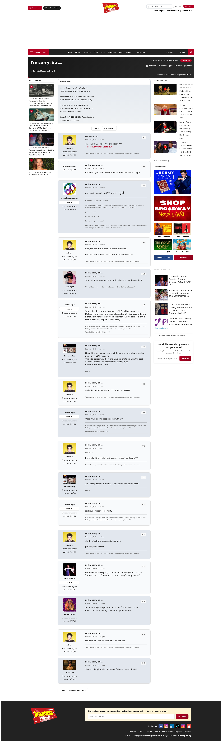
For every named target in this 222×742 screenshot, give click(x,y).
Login (182, 52)
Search (164, 66)
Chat (96, 52)
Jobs (103, 52)
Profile (69, 202)
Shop (121, 52)
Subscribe (109, 128)
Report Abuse (176, 66)
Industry (87, 52)
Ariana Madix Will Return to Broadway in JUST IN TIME (40, 167)
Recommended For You (164, 269)
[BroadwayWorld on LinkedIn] (172, 726)
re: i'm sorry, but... (94, 184)
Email (96, 128)
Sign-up (178, 6)
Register (170, 52)
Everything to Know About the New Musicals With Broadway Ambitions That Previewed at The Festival (76, 108)
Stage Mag (140, 52)
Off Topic (186, 60)
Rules (189, 66)
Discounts (184, 257)
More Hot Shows (163, 257)
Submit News (167, 732)
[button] (191, 52)
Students (112, 52)
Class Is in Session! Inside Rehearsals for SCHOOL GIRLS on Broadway (185, 148)
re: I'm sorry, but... (94, 165)
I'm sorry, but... (92, 136)
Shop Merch (36, 8)
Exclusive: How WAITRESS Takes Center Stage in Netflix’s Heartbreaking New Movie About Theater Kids (41, 145)
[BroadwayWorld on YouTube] (189, 726)
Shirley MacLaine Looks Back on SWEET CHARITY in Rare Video (186, 111)
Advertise (132, 732)
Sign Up (182, 716)
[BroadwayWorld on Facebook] (160, 726)
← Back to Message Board (43, 71)
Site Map (187, 732)
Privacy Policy (184, 735)
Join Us (157, 732)
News (70, 52)
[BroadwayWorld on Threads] (183, 726)
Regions (178, 732)
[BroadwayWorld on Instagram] (166, 726)
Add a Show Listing (52, 8)
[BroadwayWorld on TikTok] (177, 726)
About (141, 732)
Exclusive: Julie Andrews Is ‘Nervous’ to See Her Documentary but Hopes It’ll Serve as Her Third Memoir (40, 96)
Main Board (158, 60)
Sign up (185, 358)
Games (129, 52)
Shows (78, 52)
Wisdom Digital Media (151, 735)
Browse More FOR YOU (172, 335)
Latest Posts (172, 60)
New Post (152, 66)
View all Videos (160, 161)
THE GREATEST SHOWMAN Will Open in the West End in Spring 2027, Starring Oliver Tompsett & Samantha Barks (41, 121)
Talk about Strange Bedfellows (98, 147)
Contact (149, 732)
